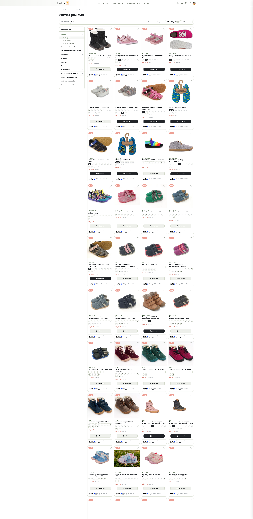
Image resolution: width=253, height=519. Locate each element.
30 (104, 58)
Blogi (138, 3)
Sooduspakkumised (118, 3)
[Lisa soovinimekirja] (110, 29)
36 (170, 59)
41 (185, 59)
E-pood (105, 3)
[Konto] (182, 3)
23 (116, 59)
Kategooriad (69, 10)
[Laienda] (82, 34)
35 (95, 112)
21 (146, 59)
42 (188, 59)
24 (119, 59)
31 (107, 58)
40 (182, 59)
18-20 (171, 110)
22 (149, 59)
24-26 (181, 110)
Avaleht (98, 3)
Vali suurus (101, 69)
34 (92, 60)
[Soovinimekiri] (186, 3)
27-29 (185, 110)
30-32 (171, 112)
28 (98, 58)
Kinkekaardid (131, 3)
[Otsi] (178, 3)
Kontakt (146, 3)
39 (179, 59)
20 (143, 59)
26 (92, 58)
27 (95, 58)
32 (110, 58)
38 (176, 59)
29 (101, 58)
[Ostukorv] (190, 3)
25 (89, 58)
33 (89, 60)
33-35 (176, 112)
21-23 (176, 110)
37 (173, 59)
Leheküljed (173, 22)
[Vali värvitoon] (194, 3)
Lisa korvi (128, 69)
